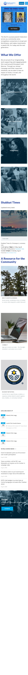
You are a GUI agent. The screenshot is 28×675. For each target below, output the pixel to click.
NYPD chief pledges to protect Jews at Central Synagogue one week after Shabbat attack (13, 482)
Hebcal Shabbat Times (11, 252)
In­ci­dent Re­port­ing (8, 392)
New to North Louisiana (9, 298)
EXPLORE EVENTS (6, 410)
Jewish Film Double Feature (13, 423)
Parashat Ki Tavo (19, 249)
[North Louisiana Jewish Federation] (9, 4)
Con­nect (5, 345)
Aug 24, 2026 (4, 457)
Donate (21, 3)
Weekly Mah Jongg (11, 415)
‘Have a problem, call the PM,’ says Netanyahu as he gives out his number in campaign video (13, 463)
